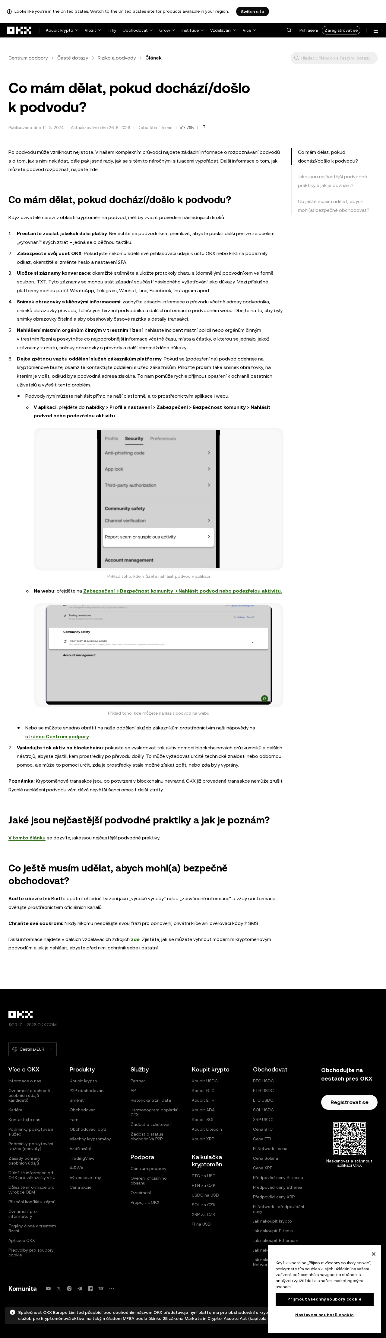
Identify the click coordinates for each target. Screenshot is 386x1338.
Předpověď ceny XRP (274, 1196)
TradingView (82, 1158)
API (134, 1090)
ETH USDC (263, 1090)
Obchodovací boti (88, 1129)
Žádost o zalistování (151, 1124)
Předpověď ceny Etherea (277, 1187)
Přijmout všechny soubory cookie (324, 1299)
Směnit (77, 1100)
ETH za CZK (204, 1185)
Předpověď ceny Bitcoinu (278, 1177)
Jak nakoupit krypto (272, 1221)
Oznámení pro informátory (22, 1214)
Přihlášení (308, 30)
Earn (74, 1119)
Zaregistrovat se (341, 30)
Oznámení (141, 1192)
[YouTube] (48, 1288)
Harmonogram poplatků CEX (155, 1112)
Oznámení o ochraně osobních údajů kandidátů (29, 1095)
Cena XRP (262, 1167)
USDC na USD (205, 1195)
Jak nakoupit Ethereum (275, 1240)
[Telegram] (80, 1288)
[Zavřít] (373, 1254)
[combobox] (338, 58)
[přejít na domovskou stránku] (19, 30)
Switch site (252, 11)
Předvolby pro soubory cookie (31, 1252)
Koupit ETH (203, 1100)
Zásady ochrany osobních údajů (24, 1160)
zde (135, 939)
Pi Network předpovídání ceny (278, 1209)
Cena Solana (265, 1158)
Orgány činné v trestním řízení (32, 1228)
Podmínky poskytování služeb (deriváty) (30, 1146)
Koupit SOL (203, 1119)
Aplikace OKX (21, 1240)
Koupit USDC (205, 1080)
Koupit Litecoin (207, 1129)
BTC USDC (263, 1080)
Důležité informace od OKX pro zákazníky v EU (31, 1175)
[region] (324, 1289)
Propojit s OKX (145, 1202)
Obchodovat (135, 30)
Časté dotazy (72, 58)
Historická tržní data (151, 1100)
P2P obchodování (87, 1090)
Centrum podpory (28, 58)
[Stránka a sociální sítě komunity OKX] (111, 1288)
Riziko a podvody (117, 58)
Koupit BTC (203, 1090)
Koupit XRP (203, 1138)
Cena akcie (80, 1187)
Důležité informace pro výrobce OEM (31, 1189)
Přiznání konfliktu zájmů (31, 1201)
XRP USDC (263, 1119)
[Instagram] (69, 1288)
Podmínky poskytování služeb (30, 1131)
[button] (289, 30)
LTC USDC (263, 1100)
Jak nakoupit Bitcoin (273, 1230)
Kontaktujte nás (24, 1119)
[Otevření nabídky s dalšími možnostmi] (376, 30)
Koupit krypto (59, 30)
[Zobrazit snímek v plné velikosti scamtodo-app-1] (158, 499)
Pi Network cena (270, 1148)
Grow (164, 30)
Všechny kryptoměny (90, 1138)
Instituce (190, 30)
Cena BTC (263, 1129)
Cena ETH (263, 1138)
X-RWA (76, 1167)
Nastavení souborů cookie (324, 1315)
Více (247, 30)
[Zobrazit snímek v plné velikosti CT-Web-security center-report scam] (158, 655)
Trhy (112, 30)
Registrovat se (350, 1102)
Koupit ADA (203, 1109)
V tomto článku (27, 838)
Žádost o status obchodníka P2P (147, 1136)
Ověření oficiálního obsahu (149, 1180)
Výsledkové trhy (85, 1177)
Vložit (90, 30)
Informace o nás (24, 1080)
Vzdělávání (220, 30)
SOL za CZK (204, 1204)
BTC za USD (204, 1175)
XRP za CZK (203, 1214)
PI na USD (201, 1224)
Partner (138, 1080)
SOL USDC (263, 1109)
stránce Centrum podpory (57, 736)
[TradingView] (101, 1288)
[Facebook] (90, 1288)
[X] (59, 1288)
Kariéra (15, 1109)
